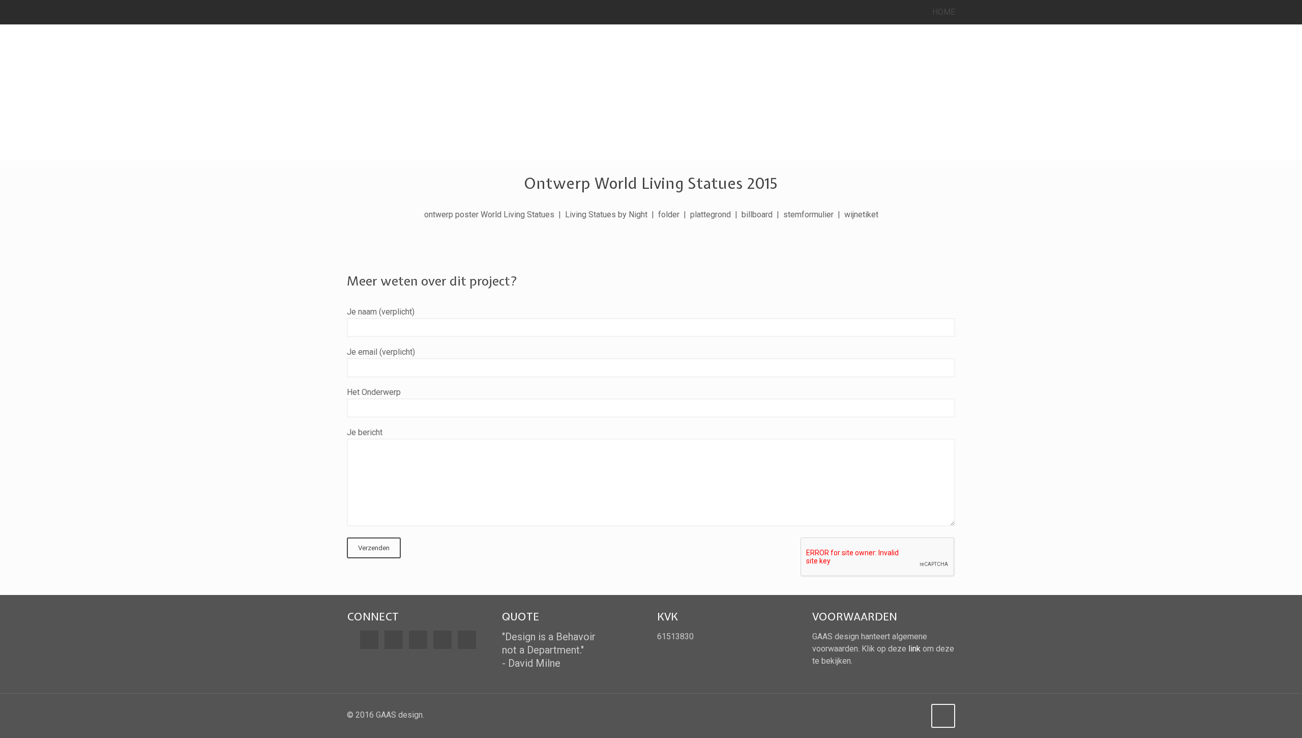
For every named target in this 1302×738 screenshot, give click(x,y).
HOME (943, 12)
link (914, 649)
